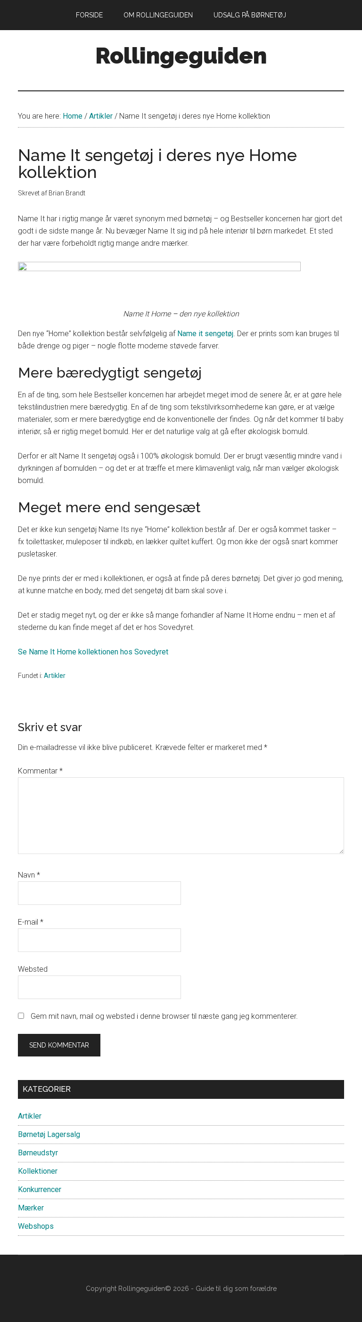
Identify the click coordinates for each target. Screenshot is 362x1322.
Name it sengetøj (205, 333)
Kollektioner (38, 1171)
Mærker (31, 1207)
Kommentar (40, 770)
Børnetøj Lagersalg (49, 1134)
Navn (29, 875)
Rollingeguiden (181, 55)
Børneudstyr (38, 1152)
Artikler (55, 675)
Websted (33, 969)
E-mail (30, 922)
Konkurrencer (39, 1189)
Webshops (36, 1226)
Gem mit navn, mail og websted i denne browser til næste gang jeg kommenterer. (164, 1016)
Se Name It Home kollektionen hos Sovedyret (93, 651)
